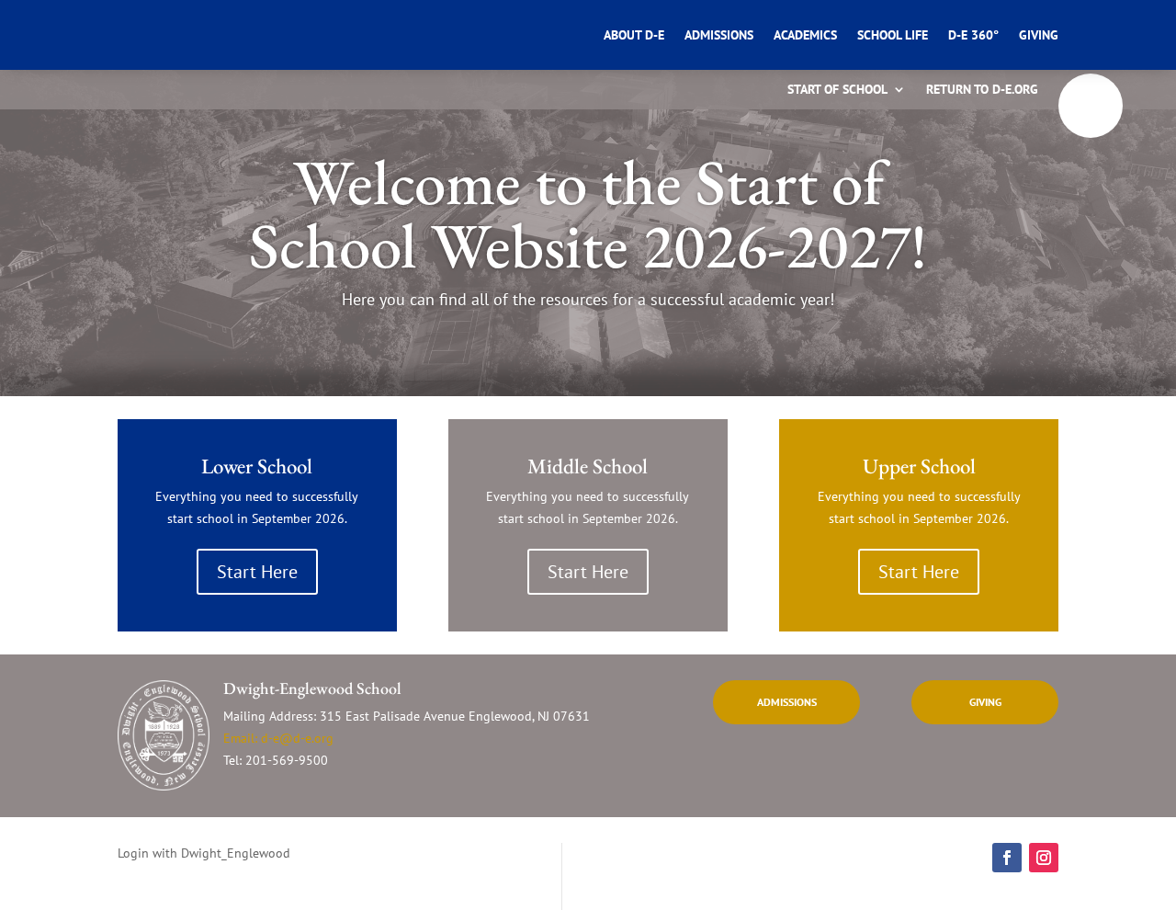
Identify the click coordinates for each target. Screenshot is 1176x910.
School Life (892, 35)
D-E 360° (973, 35)
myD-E (1090, 106)
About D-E (634, 35)
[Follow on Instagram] (1043, 857)
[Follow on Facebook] (1007, 857)
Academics (805, 35)
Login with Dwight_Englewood (204, 853)
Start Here (257, 572)
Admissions (718, 35)
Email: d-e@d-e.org (278, 738)
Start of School (837, 90)
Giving (1038, 35)
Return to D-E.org (982, 90)
